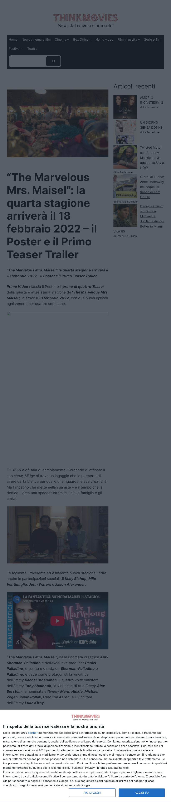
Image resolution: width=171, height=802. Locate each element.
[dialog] (85, 756)
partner (33, 732)
